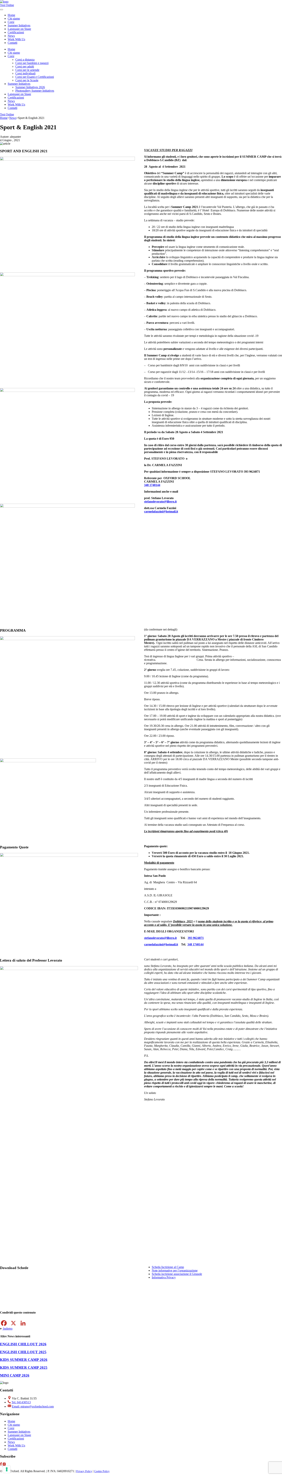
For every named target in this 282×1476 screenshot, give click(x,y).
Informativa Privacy (164, 1277)
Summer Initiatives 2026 (30, 87)
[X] (13, 1323)
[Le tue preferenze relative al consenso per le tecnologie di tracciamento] (6, 1469)
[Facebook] (4, 1323)
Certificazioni (16, 32)
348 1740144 (152, 485)
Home (11, 15)
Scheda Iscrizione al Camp (168, 1267)
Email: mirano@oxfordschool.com (33, 1406)
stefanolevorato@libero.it (160, 501)
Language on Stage (19, 28)
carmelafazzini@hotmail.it (161, 511)
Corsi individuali (25, 73)
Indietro (7, 1328)
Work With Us (16, 39)
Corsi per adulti (24, 66)
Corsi (11, 56)
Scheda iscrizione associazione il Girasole (177, 1274)
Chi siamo (14, 18)
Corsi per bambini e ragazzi (32, 63)
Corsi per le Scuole (26, 80)
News (11, 35)
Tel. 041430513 (21, 1402)
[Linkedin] (23, 1323)
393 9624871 (196, 937)
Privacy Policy (84, 1471)
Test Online (7, 5)
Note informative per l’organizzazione (175, 1270)
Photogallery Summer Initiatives (34, 90)
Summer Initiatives (19, 83)
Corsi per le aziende (27, 70)
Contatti (12, 42)
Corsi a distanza (25, 59)
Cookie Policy (102, 1471)
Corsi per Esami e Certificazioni (34, 76)
